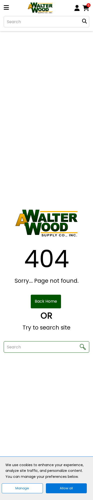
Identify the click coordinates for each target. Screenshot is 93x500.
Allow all (66, 488)
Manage (22, 488)
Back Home (46, 301)
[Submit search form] (84, 22)
